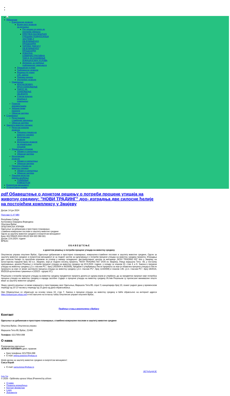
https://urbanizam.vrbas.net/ (14, 294)
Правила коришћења (16, 385)
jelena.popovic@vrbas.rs (25, 355)
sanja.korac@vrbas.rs (24, 367)
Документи (11, 392)
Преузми (10, 215)
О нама (10, 383)
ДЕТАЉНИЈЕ (150, 371)
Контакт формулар (15, 388)
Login (9, 390)
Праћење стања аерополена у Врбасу (79, 309)
